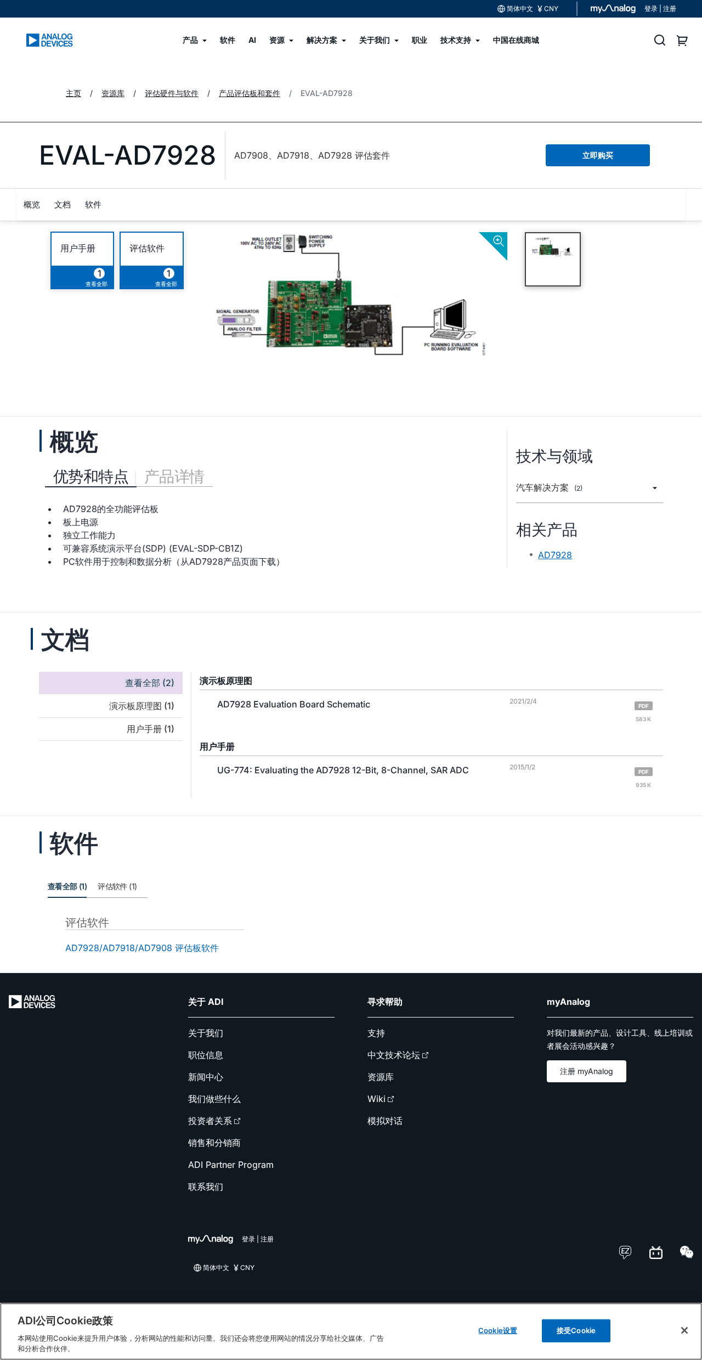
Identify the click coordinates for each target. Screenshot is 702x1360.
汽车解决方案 (549, 487)
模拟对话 (385, 1120)
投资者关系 (210, 1120)
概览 (32, 204)
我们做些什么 (214, 1098)
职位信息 (205, 1054)
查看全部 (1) (67, 886)
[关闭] (684, 1330)
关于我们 (205, 1032)
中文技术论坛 (393, 1054)
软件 (93, 204)
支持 (376, 1032)
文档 (62, 204)
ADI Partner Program (231, 1164)
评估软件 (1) (117, 886)
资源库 (380, 1076)
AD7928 (555, 554)
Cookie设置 (497, 1330)
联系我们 (205, 1186)
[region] (351, 1331)
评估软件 (147, 248)
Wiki (376, 1098)
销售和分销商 (214, 1142)
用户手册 (77, 248)
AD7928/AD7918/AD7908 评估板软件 (142, 947)
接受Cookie (576, 1330)
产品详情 (174, 476)
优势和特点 (90, 476)
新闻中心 (205, 1076)
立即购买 (597, 155)
